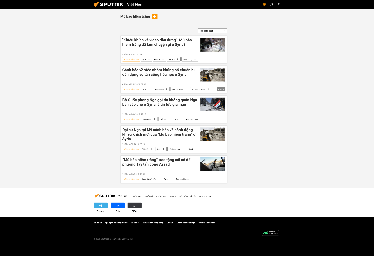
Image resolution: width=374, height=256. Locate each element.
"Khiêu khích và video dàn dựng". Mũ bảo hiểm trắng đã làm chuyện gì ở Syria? (157, 42)
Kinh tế (172, 196)
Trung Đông (187, 59)
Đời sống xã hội (187, 196)
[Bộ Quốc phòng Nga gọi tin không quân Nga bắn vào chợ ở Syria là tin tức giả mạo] (212, 104)
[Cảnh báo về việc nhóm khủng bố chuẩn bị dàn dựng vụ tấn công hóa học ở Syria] (212, 74)
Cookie (170, 222)
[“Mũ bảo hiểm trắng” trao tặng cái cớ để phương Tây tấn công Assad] (212, 164)
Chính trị (161, 196)
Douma (157, 59)
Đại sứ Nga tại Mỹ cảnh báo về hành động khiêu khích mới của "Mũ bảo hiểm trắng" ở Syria (158, 134)
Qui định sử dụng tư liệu (116, 222)
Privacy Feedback (207, 222)
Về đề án (98, 222)
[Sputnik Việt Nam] (109, 8)
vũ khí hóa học (177, 89)
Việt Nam (137, 196)
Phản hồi (135, 222)
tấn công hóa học (198, 89)
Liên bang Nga (192, 119)
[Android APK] (270, 233)
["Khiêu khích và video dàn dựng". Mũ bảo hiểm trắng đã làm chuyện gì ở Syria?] (212, 45)
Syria (144, 59)
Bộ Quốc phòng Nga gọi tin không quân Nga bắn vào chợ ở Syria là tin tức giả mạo (159, 102)
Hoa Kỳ (191, 149)
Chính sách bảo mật (186, 222)
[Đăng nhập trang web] (272, 4)
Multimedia (205, 196)
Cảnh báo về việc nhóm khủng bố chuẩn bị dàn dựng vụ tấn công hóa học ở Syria (158, 72)
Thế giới (171, 59)
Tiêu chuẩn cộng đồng (153, 222)
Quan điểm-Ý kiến (149, 179)
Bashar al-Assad (182, 179)
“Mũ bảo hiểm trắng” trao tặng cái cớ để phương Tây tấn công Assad (156, 162)
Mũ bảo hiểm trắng (135, 16)
